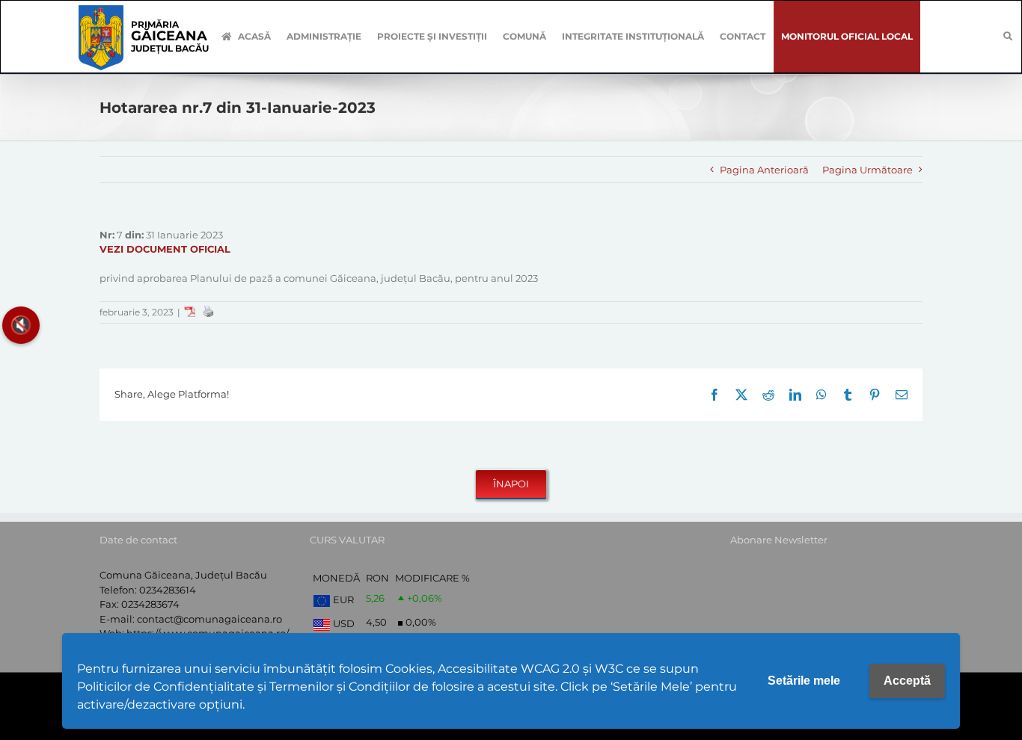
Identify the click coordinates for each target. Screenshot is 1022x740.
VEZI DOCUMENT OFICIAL (165, 249)
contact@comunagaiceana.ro (209, 619)
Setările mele (804, 680)
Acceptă (907, 680)
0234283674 (150, 604)
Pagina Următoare (867, 170)
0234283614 (167, 590)
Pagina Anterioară (764, 170)
